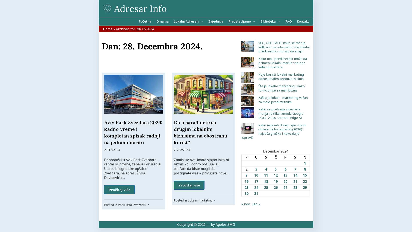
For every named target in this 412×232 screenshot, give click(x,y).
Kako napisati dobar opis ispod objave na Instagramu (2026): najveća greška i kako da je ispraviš (273, 131)
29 (305, 187)
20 (285, 181)
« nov (245, 204)
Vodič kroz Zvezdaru (132, 205)
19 (276, 181)
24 (256, 187)
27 (285, 187)
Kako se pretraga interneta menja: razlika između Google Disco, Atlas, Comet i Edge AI (280, 113)
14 (295, 175)
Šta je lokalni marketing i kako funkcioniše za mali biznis (281, 88)
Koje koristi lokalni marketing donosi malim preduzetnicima (281, 76)
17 (256, 181)
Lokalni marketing (200, 200)
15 (305, 175)
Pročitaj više (119, 190)
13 (285, 175)
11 (266, 175)
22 (305, 181)
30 (246, 193)
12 (276, 175)
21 (295, 181)
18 (266, 181)
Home (107, 29)
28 (295, 187)
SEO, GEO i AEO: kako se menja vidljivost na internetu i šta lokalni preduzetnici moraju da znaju (284, 47)
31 (256, 193)
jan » (256, 204)
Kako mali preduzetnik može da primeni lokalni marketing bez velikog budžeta (282, 62)
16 (246, 181)
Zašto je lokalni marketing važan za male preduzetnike (283, 99)
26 (276, 187)
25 (266, 187)
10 (256, 175)
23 (246, 187)
